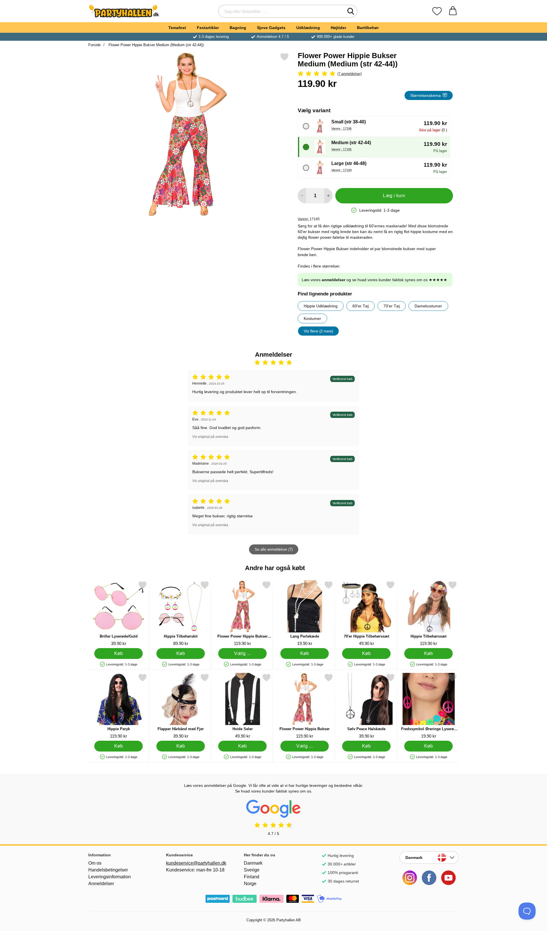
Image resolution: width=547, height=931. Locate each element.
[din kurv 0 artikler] (453, 11)
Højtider (338, 27)
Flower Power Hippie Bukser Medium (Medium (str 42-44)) (155, 45)
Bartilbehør (368, 27)
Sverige (252, 869)
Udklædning (308, 27)
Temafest (177, 27)
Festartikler (208, 27)
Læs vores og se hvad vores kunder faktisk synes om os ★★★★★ (374, 279)
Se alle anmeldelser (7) (274, 549)
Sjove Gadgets (271, 27)
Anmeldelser (101, 883)
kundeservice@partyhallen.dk (195, 863)
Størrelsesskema (425, 95)
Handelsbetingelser (108, 869)
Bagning (238, 27)
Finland (251, 876)
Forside (94, 45)
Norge (250, 883)
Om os (94, 863)
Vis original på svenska (210, 436)
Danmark (253, 863)
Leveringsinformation (109, 876)
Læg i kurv (394, 195)
